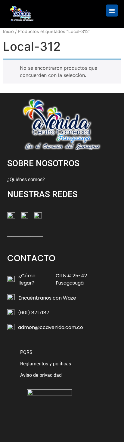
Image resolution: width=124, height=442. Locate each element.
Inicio (8, 31)
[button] (112, 11)
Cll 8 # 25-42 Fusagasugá (71, 279)
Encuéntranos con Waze (47, 297)
